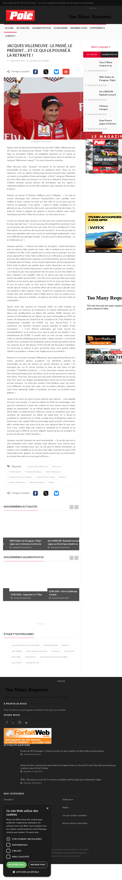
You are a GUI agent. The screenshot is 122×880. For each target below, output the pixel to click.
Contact (10, 36)
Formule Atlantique (33, 472)
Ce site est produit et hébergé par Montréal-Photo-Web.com (61, 853)
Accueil (9, 28)
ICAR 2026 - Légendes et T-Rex (21, 594)
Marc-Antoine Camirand (36, 651)
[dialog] (27, 841)
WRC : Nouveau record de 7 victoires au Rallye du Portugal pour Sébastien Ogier (61, 779)
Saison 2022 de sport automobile (54, 657)
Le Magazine (61, 28)
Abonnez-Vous (78, 28)
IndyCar (62, 477)
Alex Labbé (16, 657)
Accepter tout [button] (16, 864)
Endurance (56, 466)
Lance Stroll (17, 662)
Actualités (23, 28)
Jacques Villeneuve (17, 482)
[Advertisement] (61, 614)
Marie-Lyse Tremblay (41, 61)
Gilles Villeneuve (53, 472)
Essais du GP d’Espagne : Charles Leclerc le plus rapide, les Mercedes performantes (62, 751)
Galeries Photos (41, 28)
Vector (51, 482)
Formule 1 (55, 651)
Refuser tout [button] (37, 864)
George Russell (32, 662)
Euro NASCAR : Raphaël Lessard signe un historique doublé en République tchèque (59, 543)
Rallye (65, 807)
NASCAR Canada (51, 645)
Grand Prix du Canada (46, 477)
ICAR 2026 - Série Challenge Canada (58, 593)
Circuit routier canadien (74, 815)
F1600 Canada (15, 472)
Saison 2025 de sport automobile (25, 645)
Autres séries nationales (74, 823)
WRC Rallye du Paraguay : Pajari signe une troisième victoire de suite (21, 543)
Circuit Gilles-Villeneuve (37, 466)
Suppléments (97, 28)
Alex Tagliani (17, 651)
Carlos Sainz (69, 651)
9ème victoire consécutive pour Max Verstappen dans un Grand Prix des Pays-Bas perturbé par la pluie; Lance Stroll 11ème (68, 766)
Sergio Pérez (30, 657)
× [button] (47, 808)
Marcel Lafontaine (37, 482)
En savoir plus (32, 832)
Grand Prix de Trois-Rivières (21, 477)
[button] (27, 872)
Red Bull (65, 645)
